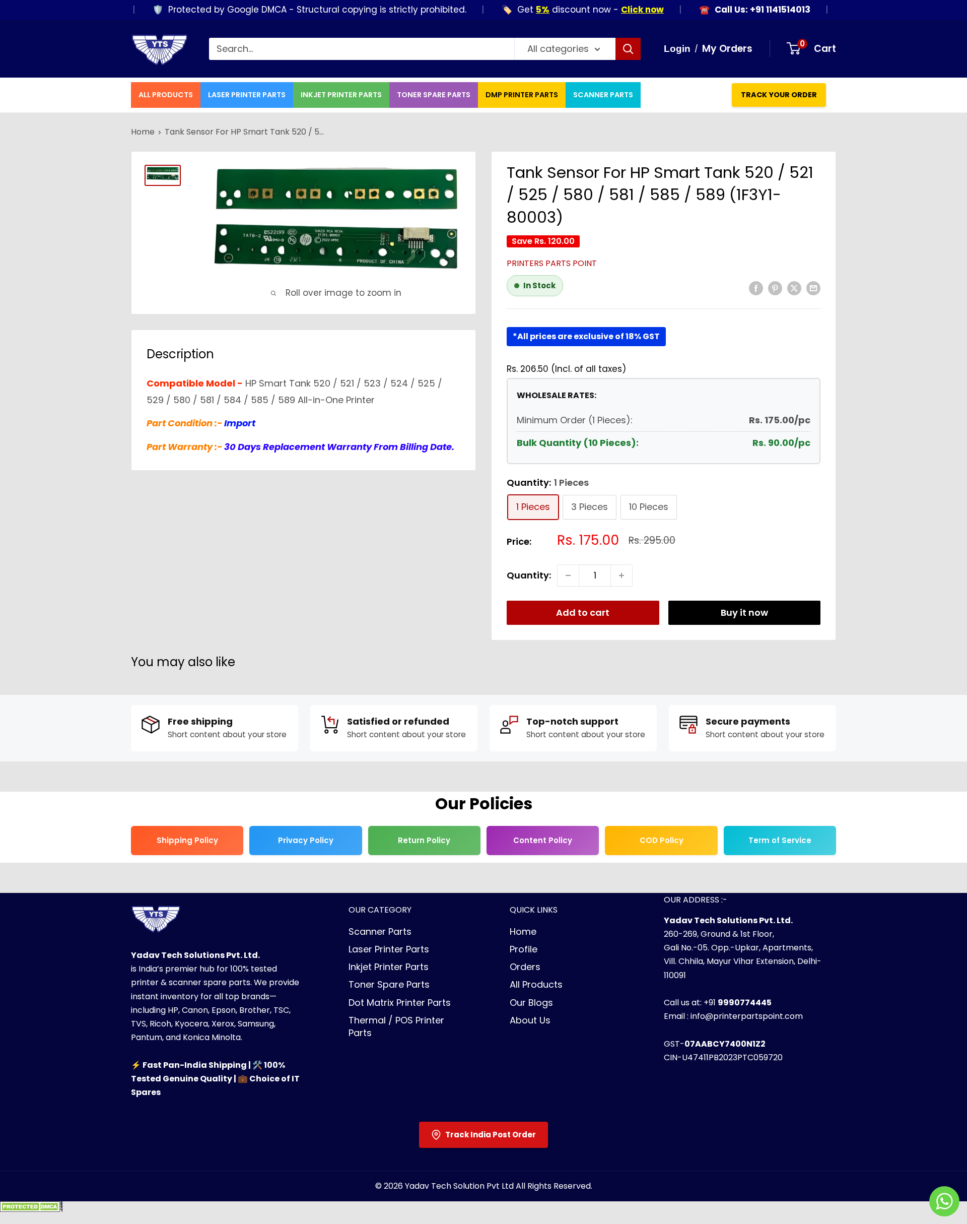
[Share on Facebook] (756, 287)
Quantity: (529, 575)
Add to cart (582, 612)
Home (143, 132)
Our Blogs (531, 1002)
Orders (525, 966)
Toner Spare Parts (433, 95)
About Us (530, 1020)
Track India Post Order (490, 1134)
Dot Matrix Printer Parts (400, 1002)
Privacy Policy (305, 840)
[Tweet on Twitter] (794, 287)
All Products (166, 95)
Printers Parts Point (552, 263)
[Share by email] (813, 287)
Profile (523, 949)
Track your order (779, 95)
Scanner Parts (603, 95)
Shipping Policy (187, 840)
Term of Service (779, 840)
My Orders (727, 48)
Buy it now (744, 612)
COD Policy (661, 840)
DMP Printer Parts (522, 95)
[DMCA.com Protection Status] (31, 1209)
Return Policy (424, 840)
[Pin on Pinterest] (775, 287)
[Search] (628, 49)
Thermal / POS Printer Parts (396, 1026)
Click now (620, 10)
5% (521, 10)
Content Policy (542, 840)
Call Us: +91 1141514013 (741, 10)
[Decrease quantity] (568, 575)
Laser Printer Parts (247, 95)
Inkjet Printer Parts (341, 95)
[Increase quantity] (621, 575)
